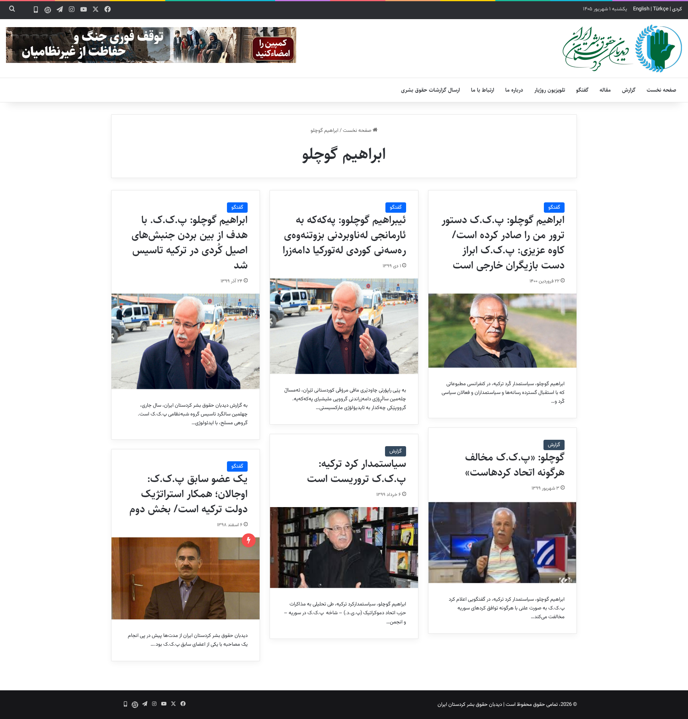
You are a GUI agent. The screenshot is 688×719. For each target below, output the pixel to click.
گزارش (628, 90)
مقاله (605, 90)
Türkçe (660, 9)
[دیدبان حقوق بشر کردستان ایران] (622, 48)
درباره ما (514, 90)
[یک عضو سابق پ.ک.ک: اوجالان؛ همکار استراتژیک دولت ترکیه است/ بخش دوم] (185, 578)
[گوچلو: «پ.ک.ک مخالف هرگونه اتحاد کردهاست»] (502, 542)
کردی (677, 9)
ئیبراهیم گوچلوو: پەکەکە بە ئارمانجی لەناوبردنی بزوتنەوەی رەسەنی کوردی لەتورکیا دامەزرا (344, 235)
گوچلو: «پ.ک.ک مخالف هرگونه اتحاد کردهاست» (515, 465)
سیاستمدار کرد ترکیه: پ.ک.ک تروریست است (356, 471)
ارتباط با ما (482, 90)
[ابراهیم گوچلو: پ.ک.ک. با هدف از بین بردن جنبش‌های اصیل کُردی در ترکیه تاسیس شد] (185, 341)
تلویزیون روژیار (549, 90)
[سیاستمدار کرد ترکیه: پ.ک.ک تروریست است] (344, 547)
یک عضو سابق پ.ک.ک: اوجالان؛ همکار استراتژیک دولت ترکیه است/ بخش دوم (188, 493)
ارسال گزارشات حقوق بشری (430, 90)
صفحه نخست (661, 90)
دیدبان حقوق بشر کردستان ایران (470, 705)
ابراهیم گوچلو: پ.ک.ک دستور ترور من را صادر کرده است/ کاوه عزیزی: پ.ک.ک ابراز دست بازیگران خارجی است (503, 242)
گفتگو (582, 90)
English (641, 9)
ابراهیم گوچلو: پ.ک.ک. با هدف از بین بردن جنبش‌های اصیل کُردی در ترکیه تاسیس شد (189, 242)
